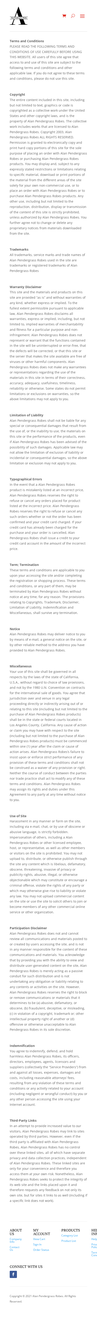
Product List (68, 1241)
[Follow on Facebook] (13, 1274)
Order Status (41, 1250)
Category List (69, 1235)
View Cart (39, 1239)
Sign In (37, 1244)
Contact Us (14, 1248)
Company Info (16, 1240)
